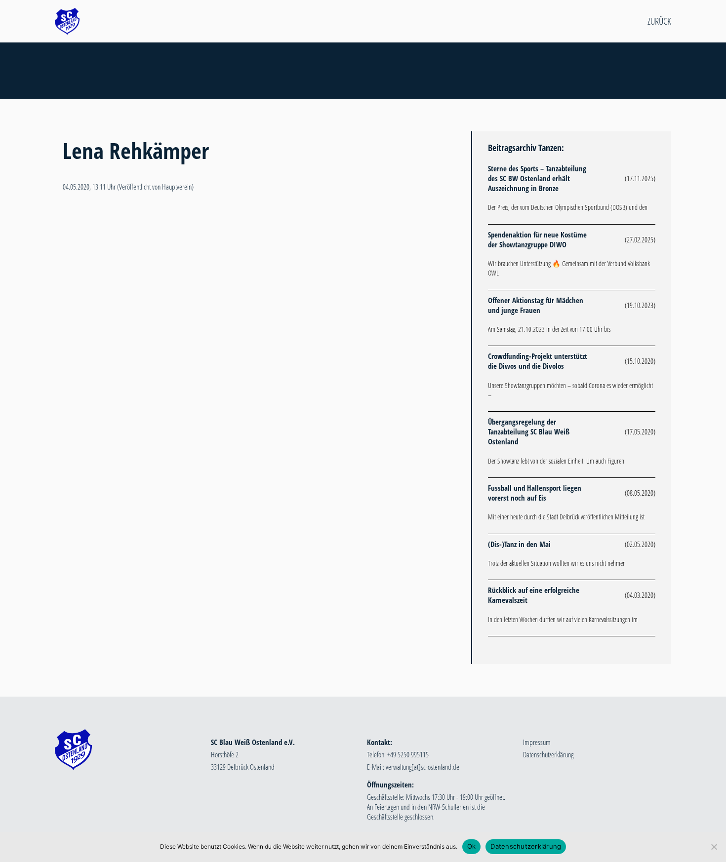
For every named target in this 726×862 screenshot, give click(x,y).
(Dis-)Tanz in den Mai (519, 544)
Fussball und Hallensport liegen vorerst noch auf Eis (534, 493)
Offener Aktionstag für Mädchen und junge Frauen (535, 305)
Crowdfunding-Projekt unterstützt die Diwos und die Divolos (537, 361)
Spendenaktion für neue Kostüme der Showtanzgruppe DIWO (537, 239)
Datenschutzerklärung (548, 754)
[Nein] (714, 847)
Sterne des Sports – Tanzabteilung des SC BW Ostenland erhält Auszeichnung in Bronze (537, 178)
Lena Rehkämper (136, 150)
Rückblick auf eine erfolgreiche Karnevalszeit (533, 595)
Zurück (659, 21)
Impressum (537, 742)
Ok (471, 846)
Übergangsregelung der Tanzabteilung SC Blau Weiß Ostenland (528, 431)
